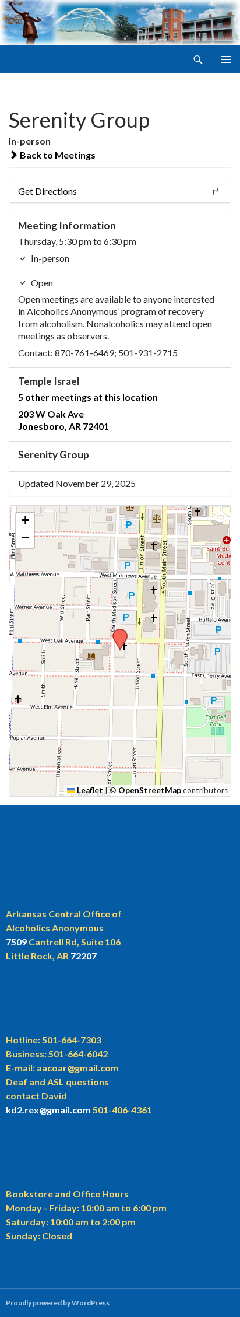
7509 (16, 941)
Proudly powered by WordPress (58, 1302)
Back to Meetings (57, 154)
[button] (115, 632)
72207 (83, 955)
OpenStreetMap (149, 790)
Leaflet (89, 790)
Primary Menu (226, 59)
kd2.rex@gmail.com (48, 1109)
